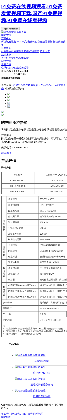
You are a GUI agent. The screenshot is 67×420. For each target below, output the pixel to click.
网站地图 (38, 413)
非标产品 (22, 41)
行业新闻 (34, 51)
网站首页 (6, 35)
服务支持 (6, 64)
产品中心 (6, 38)
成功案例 (6, 54)
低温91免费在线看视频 (25, 85)
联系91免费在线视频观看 (15, 67)
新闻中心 (6, 48)
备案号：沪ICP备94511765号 (17, 413)
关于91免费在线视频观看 (15, 58)
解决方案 (6, 61)
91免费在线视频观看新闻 (15, 51)
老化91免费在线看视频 (39, 41)
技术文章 (45, 51)
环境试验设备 (8, 41)
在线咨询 (6, 153)
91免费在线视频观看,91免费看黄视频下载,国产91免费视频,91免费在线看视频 (31, 13)
